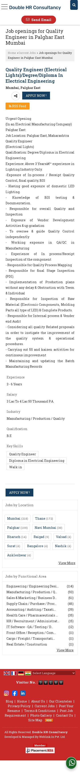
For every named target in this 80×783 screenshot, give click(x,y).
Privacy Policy (19, 706)
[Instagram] (6, 693)
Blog (9, 701)
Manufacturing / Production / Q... (31, 592)
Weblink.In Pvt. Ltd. (52, 737)
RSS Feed (18, 106)
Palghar (13, 528)
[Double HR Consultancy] (35, 8)
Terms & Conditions (40, 711)
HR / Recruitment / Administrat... (32, 621)
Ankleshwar (16, 555)
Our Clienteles (60, 701)
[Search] (74, 5)
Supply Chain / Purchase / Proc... (31, 603)
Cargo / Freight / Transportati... (30, 638)
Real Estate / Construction (26, 644)
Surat (11, 546)
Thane (40, 518)
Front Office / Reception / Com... (31, 633)
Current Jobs (27, 53)
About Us (38, 701)
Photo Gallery (41, 715)
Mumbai (13, 518)
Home (12, 53)
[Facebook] (14, 693)
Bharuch (13, 537)
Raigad (39, 537)
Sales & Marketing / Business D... (31, 598)
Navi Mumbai (45, 528)
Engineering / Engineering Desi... (32, 586)
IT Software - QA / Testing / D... (29, 627)
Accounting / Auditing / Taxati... (31, 609)
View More (66, 563)
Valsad (61, 537)
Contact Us (64, 715)
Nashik (61, 546)
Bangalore (35, 546)
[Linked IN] (23, 693)
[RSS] (49, 720)
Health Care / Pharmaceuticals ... (32, 615)
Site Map (35, 720)
